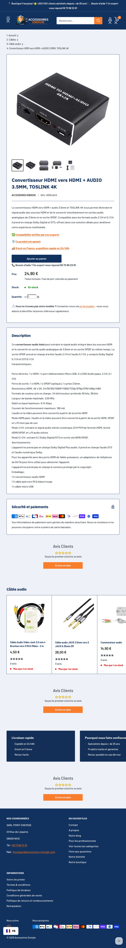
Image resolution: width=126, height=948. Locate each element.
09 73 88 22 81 (19, 845)
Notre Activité (77, 856)
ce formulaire (86, 306)
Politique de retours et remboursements (30, 900)
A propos (74, 830)
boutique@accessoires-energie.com (34, 851)
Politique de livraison (19, 890)
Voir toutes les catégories (83, 846)
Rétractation (14, 906)
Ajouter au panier (37, 258)
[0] (117, 20)
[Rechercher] (98, 20)
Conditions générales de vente (24, 895)
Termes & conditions (18, 884)
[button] (116, 20)
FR (13, 931)
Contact (73, 824)
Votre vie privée (16, 879)
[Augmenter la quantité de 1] (38, 296)
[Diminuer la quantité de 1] (25, 296)
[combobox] (10, 931)
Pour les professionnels (82, 840)
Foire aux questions (80, 851)
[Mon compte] (110, 20)
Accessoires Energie (24, 195)
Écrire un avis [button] (63, 565)
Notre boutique (77, 862)
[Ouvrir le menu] (8, 20)
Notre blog (75, 835)
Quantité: (17, 296)
